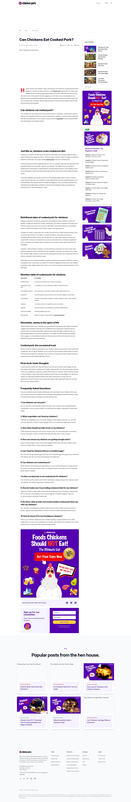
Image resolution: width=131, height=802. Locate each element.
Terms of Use (101, 758)
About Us (84, 755)
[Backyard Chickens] (34, 752)
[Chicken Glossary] (97, 251)
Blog (26, 30)
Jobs (83, 761)
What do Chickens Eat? (72, 761)
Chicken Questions (55, 761)
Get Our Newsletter (71, 765)
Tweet (70, 45)
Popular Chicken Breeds (73, 758)
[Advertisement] (65, 17)
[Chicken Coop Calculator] (97, 214)
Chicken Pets (24, 45)
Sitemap (84, 765)
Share (63, 45)
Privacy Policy (101, 755)
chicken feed (50, 159)
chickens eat (56, 91)
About (106, 3)
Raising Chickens (55, 765)
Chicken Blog (85, 758)
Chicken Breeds (55, 755)
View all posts (87, 86)
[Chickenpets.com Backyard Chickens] (20, 30)
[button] (27, 626)
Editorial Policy (102, 761)
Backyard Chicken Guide (73, 755)
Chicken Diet (35, 30)
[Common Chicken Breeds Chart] (97, 233)
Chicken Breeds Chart (72, 768)
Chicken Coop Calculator (73, 771)
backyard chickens (59, 315)
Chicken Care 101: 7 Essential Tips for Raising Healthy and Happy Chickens (30, 722)
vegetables (59, 118)
